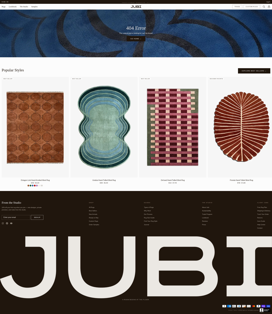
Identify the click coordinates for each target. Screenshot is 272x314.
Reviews (205, 221)
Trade (237, 6)
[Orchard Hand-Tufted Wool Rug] (172, 127)
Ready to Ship (93, 218)
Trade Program (207, 214)
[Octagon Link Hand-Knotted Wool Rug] (35, 127)
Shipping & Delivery (263, 211)
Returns (260, 218)
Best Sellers (93, 211)
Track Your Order (263, 214)
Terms (235, 310)
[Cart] (268, 6)
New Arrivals (93, 214)
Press (204, 224)
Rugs (4, 7)
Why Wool (147, 211)
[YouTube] (11, 223)
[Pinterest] (7, 223)
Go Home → (136, 39)
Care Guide (261, 221)
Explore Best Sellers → (254, 71)
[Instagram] (3, 223)
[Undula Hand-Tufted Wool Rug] (104, 127)
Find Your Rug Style (150, 221)
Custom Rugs (252, 6)
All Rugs (91, 207)
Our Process (148, 214)
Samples (34, 7)
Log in (268, 2)
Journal (146, 224)
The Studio (24, 7)
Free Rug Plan (262, 207)
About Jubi (205, 207)
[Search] (263, 6)
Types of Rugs (149, 207)
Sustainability (206, 211)
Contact (259, 228)
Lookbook (13, 7)
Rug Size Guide (149, 218)
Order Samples (94, 224)
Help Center (261, 224)
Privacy (230, 310)
